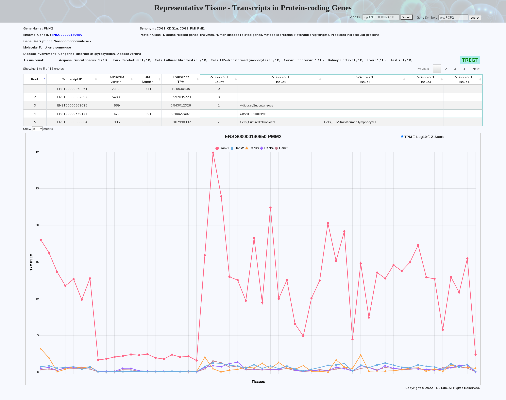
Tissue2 (364, 79)
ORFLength (147, 79)
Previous (423, 69)
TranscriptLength (116, 79)
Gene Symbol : (427, 17)
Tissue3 (425, 79)
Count (219, 79)
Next (476, 69)
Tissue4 (463, 79)
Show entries (38, 129)
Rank (35, 79)
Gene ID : (355, 17)
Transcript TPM (181, 79)
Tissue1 (280, 79)
